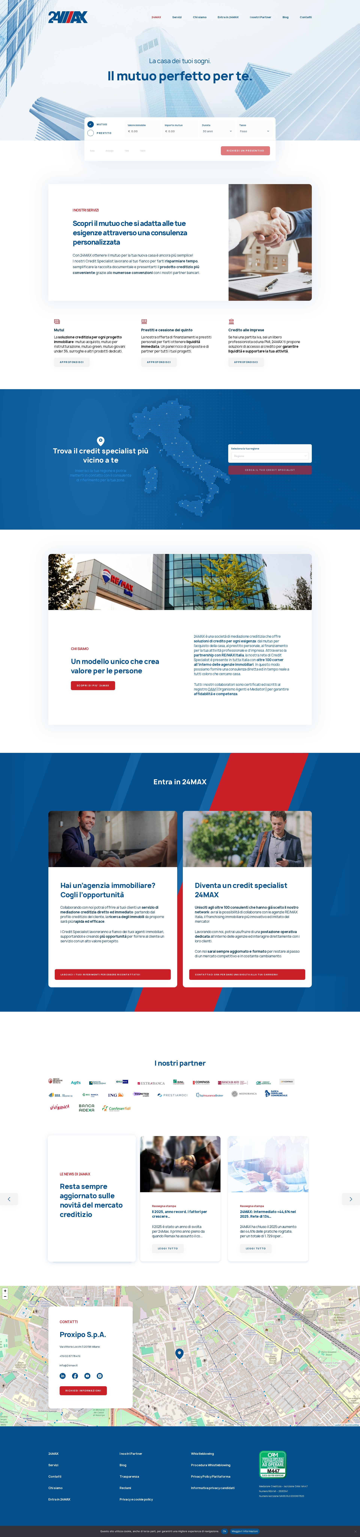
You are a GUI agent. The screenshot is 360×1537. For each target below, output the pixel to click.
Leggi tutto (168, 1248)
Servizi (177, 17)
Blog (286, 17)
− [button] (5, 1296)
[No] (355, 1531)
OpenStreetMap (352, 1424)
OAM (211, 689)
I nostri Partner (260, 17)
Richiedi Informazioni (83, 1390)
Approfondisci (72, 362)
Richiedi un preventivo (245, 150)
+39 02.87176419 (70, 1356)
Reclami (125, 1488)
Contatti (306, 17)
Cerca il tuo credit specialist (270, 470)
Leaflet (338, 1424)
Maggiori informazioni (245, 1531)
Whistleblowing (202, 1454)
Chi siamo (199, 17)
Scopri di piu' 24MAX (93, 685)
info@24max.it (69, 1365)
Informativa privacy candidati (213, 1488)
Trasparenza (129, 1476)
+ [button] (5, 1290)
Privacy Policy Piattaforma (210, 1476)
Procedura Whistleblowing (210, 1465)
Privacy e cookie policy (136, 1499)
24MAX (156, 17)
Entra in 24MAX (228, 17)
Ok (224, 1531)
